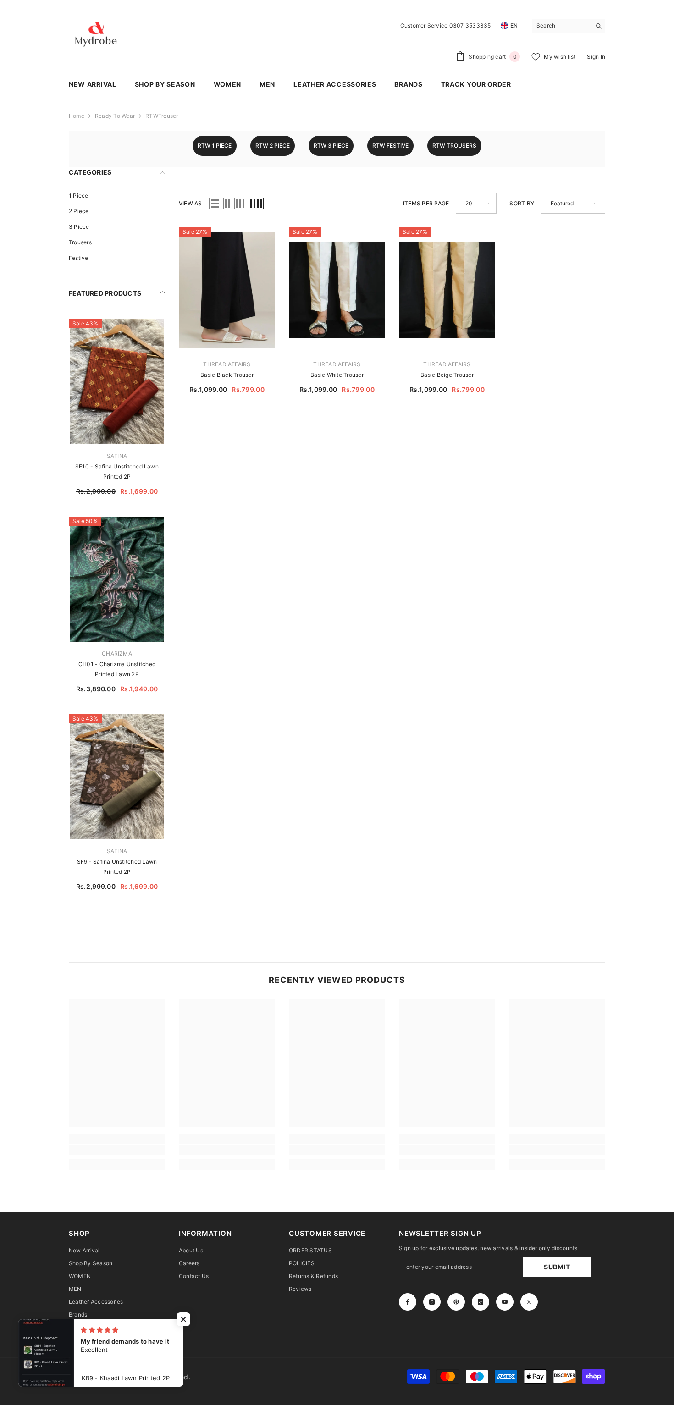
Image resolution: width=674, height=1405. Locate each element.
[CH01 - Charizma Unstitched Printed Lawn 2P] (117, 579)
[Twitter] (529, 1302)
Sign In (596, 56)
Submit (557, 1267)
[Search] (568, 26)
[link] (117, 1150)
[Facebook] (407, 1302)
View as (190, 203)
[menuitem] (117, 196)
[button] (215, 203)
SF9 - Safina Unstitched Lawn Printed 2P (117, 866)
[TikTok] (480, 1302)
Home (76, 115)
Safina (117, 455)
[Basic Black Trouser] (227, 290)
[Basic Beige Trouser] (447, 290)
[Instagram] (432, 1302)
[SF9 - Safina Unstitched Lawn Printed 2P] (117, 776)
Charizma (117, 653)
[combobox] (561, 26)
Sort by (521, 203)
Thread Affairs (226, 364)
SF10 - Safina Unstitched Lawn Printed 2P (117, 471)
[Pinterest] (456, 1302)
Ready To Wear (115, 115)
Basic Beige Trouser (447, 374)
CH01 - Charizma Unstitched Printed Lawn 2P (116, 669)
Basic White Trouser (337, 374)
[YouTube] (505, 1302)
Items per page (426, 203)
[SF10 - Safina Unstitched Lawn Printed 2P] (117, 381)
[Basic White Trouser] (337, 290)
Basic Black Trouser (227, 374)
